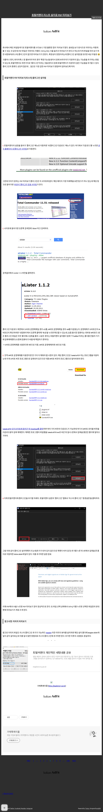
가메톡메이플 (13, 732)
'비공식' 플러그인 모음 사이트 (25, 184)
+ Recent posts (7, 793)
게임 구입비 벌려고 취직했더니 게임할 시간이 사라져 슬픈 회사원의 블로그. (34, 735)
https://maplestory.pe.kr (57, 686)
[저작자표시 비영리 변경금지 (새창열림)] (32, 717)
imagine (49, 633)
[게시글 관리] (15, 717)
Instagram (30, 808)
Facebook (17, 808)
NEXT (74, 761)
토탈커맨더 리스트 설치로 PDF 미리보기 (51, 15)
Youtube (23, 808)
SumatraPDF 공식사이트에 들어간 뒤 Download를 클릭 (23, 429)
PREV (28, 761)
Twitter (12, 808)
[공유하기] (12, 717)
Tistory (87, 808)
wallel (99, 808)
